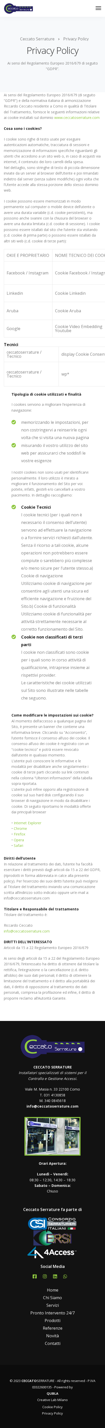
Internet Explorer (27, 822)
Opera (19, 839)
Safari (18, 845)
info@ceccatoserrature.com (27, 931)
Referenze (52, 1328)
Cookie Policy (52, 1407)
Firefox (19, 834)
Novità (52, 1336)
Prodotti (52, 1320)
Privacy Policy (52, 1413)
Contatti (52, 1343)
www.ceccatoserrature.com (77, 117)
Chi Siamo (52, 1297)
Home (52, 1290)
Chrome (20, 828)
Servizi (52, 1305)
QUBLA (52, 1393)
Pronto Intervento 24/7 (52, 1313)
